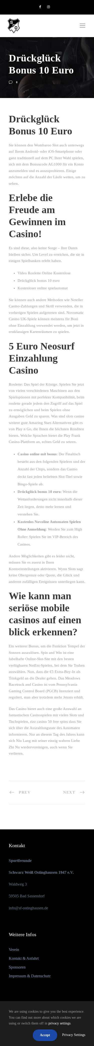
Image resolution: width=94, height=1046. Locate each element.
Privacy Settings (73, 1035)
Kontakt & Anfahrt (24, 958)
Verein (14, 949)
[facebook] (40, 7)
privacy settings (59, 1023)
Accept (45, 1035)
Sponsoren (17, 967)
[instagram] (48, 7)
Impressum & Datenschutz (30, 976)
